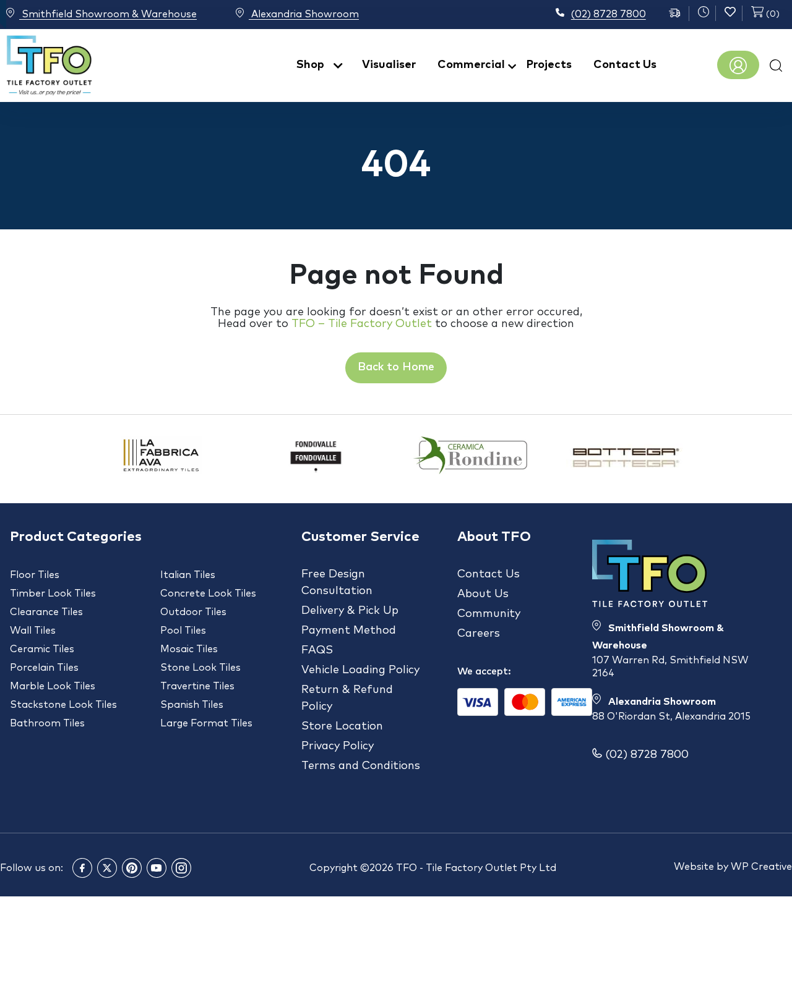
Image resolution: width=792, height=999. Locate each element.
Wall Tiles (33, 631)
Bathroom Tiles (47, 723)
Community (488, 613)
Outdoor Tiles (193, 612)
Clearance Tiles (46, 612)
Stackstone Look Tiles (63, 705)
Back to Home (396, 367)
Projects (549, 64)
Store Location (342, 726)
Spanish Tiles (191, 705)
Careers (478, 633)
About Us (483, 594)
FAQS (317, 650)
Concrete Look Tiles (208, 593)
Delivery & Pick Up (349, 610)
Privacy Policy (337, 746)
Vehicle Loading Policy (360, 670)
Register (738, 65)
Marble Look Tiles (52, 686)
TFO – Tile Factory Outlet (361, 323)
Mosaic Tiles (189, 649)
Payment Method (348, 630)
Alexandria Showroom (304, 15)
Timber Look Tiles (53, 593)
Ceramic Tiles (42, 649)
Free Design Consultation (336, 583)
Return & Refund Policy (347, 698)
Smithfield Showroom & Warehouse (108, 15)
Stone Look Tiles (200, 668)
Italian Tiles (187, 575)
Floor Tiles (34, 575)
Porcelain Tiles (44, 668)
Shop (310, 64)
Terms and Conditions (360, 766)
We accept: (484, 671)
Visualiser (389, 64)
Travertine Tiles (197, 686)
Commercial (471, 64)
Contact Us (624, 64)
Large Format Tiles (206, 723)
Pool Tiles (183, 631)
